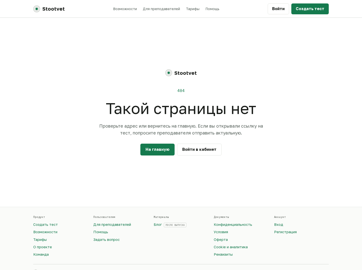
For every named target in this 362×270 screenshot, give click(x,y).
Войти (278, 8)
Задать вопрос (106, 239)
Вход (278, 224)
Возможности (125, 9)
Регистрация (285, 232)
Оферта (221, 239)
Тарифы (192, 9)
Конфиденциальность (233, 224)
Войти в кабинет (199, 149)
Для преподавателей (161, 9)
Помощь (212, 9)
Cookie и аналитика (231, 247)
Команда (41, 254)
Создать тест (310, 8)
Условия (221, 232)
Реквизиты (223, 254)
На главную (157, 149)
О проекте (42, 247)
